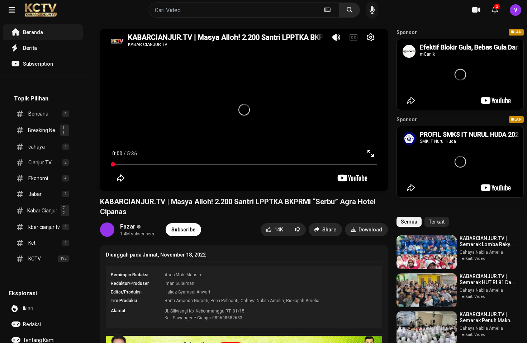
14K (278, 229)
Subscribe (183, 229)
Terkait (437, 222)
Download (370, 229)
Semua (409, 222)
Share (329, 229)
